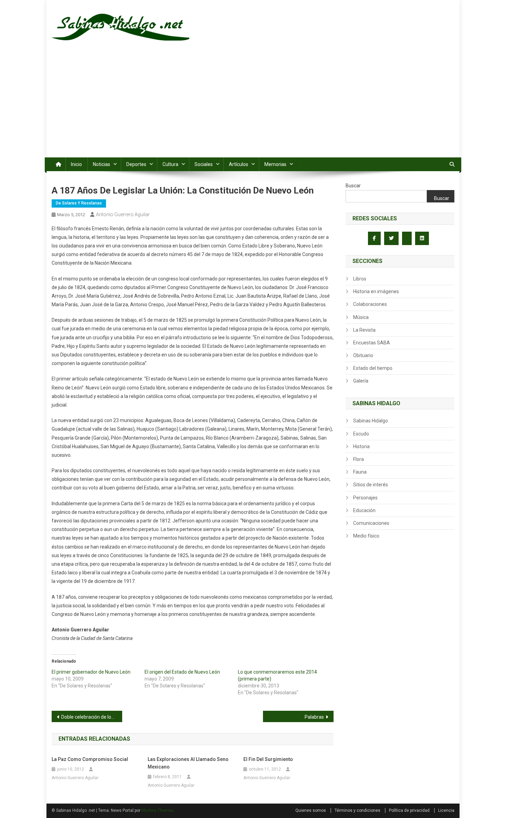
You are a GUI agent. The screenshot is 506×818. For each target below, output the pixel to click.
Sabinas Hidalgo (370, 420)
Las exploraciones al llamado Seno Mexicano (188, 763)
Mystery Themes (157, 810)
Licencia (446, 810)
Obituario (363, 355)
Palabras (314, 717)
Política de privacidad (409, 810)
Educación (364, 510)
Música (361, 317)
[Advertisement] (253, 106)
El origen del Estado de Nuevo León (182, 672)
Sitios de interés (370, 484)
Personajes (365, 497)
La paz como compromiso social (90, 759)
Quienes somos (310, 810)
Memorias (275, 164)
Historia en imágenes (376, 291)
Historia (361, 446)
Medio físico (366, 536)
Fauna (360, 472)
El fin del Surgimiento (268, 759)
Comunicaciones (371, 523)
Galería (360, 381)
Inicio (76, 164)
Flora (358, 459)
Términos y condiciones (357, 810)
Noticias (101, 164)
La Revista (364, 330)
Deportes (136, 164)
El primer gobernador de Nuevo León (91, 672)
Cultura (170, 164)
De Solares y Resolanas (79, 203)
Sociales (203, 164)
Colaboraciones (370, 304)
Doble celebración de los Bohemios (91, 717)
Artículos (238, 164)
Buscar (353, 185)
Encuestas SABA (371, 342)
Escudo (361, 433)
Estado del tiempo (372, 368)
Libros (359, 278)
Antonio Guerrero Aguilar (123, 214)
